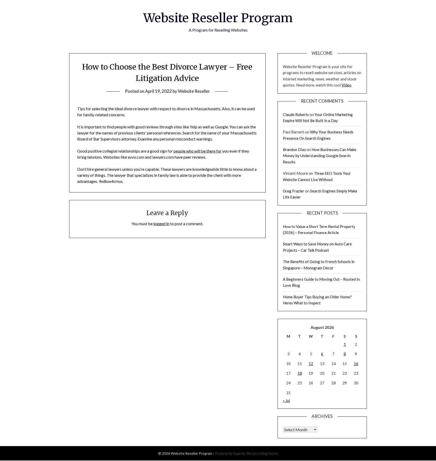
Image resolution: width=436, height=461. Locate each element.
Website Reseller (194, 91)
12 (311, 363)
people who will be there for (198, 151)
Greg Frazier (293, 191)
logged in (161, 223)
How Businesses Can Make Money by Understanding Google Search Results (319, 155)
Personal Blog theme (262, 453)
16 (356, 363)
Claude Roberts (296, 114)
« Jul (286, 400)
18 (299, 373)
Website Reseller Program (218, 17)
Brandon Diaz (294, 149)
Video (346, 85)
